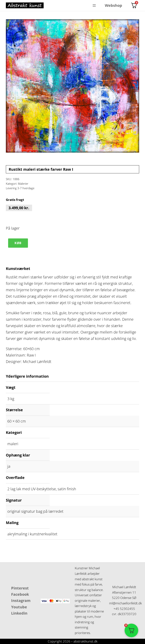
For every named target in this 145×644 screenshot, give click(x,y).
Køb (18, 243)
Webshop (113, 5)
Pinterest (20, 588)
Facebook (20, 594)
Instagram (21, 600)
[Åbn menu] (94, 5)
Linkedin (19, 613)
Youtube (19, 606)
